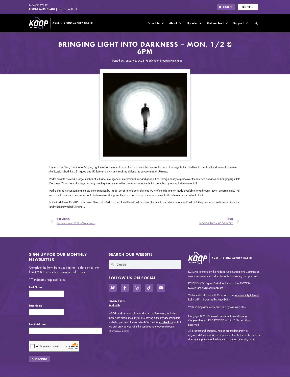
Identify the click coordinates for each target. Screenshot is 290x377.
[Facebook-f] (125, 288)
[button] (225, 7)
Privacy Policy (117, 301)
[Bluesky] (113, 288)
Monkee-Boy (238, 307)
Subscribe (39, 359)
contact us (166, 322)
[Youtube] (161, 288)
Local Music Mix (42, 9)
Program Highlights (171, 60)
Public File (114, 305)
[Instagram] (137, 288)
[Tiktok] (149, 288)
